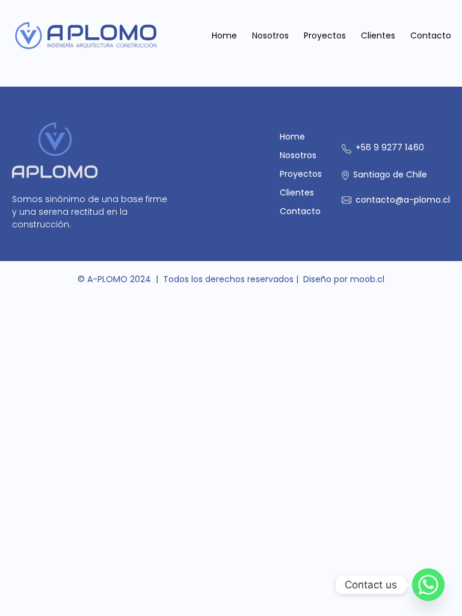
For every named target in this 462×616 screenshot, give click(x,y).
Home (224, 35)
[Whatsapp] (428, 584)
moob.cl (367, 279)
